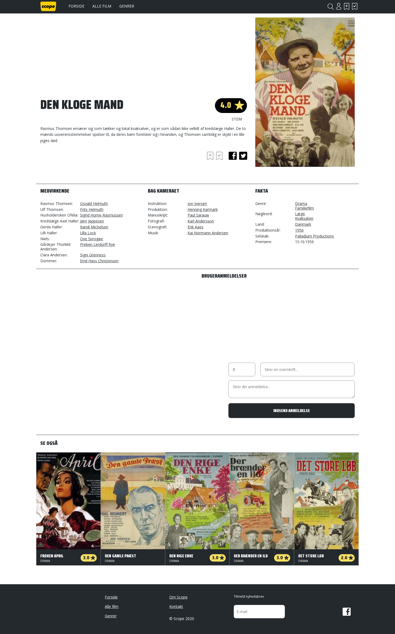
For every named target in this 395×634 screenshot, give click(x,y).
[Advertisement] (83, 165)
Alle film (101, 6)
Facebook (347, 612)
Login (339, 6)
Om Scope (178, 597)
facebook (233, 156)
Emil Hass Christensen (99, 260)
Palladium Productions (314, 236)
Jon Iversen (197, 203)
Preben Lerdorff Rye (97, 244)
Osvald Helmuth (94, 203)
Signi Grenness (93, 254)
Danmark (303, 224)
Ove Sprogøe (91, 238)
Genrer (126, 6)
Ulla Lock (88, 232)
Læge (300, 213)
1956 (299, 230)
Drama (301, 203)
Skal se (347, 6)
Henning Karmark (203, 209)
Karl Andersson (201, 221)
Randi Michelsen (94, 226)
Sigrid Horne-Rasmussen (101, 215)
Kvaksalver (304, 218)
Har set (355, 6)
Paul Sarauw (198, 215)
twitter (243, 156)
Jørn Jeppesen (92, 221)
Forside (76, 6)
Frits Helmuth (91, 209)
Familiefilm (304, 208)
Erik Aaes (195, 226)
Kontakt (176, 606)
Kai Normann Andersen (208, 232)
